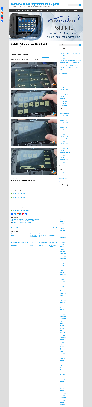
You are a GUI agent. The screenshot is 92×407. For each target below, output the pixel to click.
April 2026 (62, 228)
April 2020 (62, 348)
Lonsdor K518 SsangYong (65, 155)
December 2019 (63, 355)
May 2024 (62, 269)
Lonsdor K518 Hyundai (64, 138)
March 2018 (62, 391)
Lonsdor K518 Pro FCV (29, 10)
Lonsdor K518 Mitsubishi (65, 152)
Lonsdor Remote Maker (64, 99)
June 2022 (62, 305)
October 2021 (62, 319)
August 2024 (62, 263)
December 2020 (63, 337)
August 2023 (62, 284)
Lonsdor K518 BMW (64, 115)
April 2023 (62, 290)
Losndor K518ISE (63, 103)
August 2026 (62, 221)
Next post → (54, 227)
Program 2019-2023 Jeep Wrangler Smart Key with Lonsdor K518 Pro (15, 244)
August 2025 (62, 242)
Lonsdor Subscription (40, 10)
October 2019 (62, 358)
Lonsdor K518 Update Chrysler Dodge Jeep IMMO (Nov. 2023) (25, 219)
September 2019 (63, 360)
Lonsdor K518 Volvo (64, 141)
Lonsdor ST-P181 (63, 101)
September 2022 (63, 300)
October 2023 (62, 281)
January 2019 (62, 374)
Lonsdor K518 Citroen (64, 127)
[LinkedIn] (1, 16)
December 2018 (63, 376)
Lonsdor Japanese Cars (64, 92)
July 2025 (62, 244)
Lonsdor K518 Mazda (64, 162)
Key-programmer (62, 173)
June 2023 (62, 288)
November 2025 (63, 237)
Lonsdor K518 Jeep (64, 159)
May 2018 (62, 388)
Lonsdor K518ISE (63, 110)
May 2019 (62, 367)
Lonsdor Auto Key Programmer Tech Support (35, 3)
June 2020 (62, 344)
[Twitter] (1, 10)
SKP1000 (62, 118)
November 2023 (63, 279)
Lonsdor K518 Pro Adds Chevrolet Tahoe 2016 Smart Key (43, 244)
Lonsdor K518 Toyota (64, 120)
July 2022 (62, 304)
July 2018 (62, 384)
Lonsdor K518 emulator (64, 148)
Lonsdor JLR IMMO (64, 94)
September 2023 (63, 283)
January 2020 (62, 353)
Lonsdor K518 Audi (63, 145)
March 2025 (62, 251)
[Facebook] (1, 8)
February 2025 (63, 253)
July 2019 (62, 363)
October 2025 (62, 239)
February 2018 (63, 393)
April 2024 (62, 270)
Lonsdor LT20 (49, 10)
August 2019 (62, 362)
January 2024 (62, 276)
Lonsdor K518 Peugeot (64, 125)
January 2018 (62, 395)
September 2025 (63, 240)
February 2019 (63, 372)
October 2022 (62, 298)
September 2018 (63, 381)
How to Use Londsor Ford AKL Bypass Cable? (25, 243)
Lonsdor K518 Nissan (64, 136)
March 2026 (62, 230)
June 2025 (62, 246)
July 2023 (62, 286)
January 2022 (62, 314)
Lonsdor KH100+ (76, 10)
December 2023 (63, 277)
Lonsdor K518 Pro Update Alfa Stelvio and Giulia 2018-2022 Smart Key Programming (30, 223)
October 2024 (62, 260)
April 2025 (62, 249)
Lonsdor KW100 (67, 10)
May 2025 (62, 247)
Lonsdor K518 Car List (58, 10)
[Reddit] (1, 13)
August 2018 (62, 383)
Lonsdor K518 (62, 111)
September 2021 (63, 321)
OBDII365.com (62, 170)
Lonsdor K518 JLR (63, 132)
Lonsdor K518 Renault (64, 129)
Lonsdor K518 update (64, 122)
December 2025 (63, 235)
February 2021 (63, 334)
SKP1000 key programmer (65, 113)
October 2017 (62, 400)
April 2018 (62, 390)
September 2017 (63, 402)
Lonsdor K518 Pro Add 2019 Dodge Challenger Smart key (34, 244)
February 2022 (63, 312)
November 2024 (63, 258)
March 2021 (62, 332)
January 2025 (62, 254)
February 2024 (63, 274)
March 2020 (62, 349)
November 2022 (63, 297)
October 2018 (62, 379)
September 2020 (63, 339)
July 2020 (62, 342)
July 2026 (62, 223)
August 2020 (62, 341)
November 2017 (63, 398)
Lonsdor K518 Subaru (64, 150)
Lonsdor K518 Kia (63, 153)
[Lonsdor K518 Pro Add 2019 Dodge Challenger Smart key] (34, 237)
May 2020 (62, 346)
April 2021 (62, 330)
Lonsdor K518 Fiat (63, 134)
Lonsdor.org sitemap (63, 178)
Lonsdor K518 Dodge (64, 160)
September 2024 (63, 262)
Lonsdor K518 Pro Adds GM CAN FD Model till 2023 (23, 222)
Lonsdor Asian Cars (64, 89)
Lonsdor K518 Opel (64, 143)
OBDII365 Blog (62, 172)
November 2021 (63, 318)
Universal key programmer (65, 105)
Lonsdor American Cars (16, 49)
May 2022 (62, 307)
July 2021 (62, 325)
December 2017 (63, 397)
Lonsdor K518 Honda (64, 139)
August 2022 (62, 302)
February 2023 (63, 293)
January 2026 (62, 233)
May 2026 (62, 226)
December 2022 (63, 295)
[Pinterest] (1, 18)
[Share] (1, 21)
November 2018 (63, 377)
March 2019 (62, 370)
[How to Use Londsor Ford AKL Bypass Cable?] (25, 237)
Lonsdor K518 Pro (19, 10)
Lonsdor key (62, 98)
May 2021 (62, 328)
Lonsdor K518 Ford (64, 157)
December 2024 (63, 256)
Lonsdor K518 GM (63, 124)
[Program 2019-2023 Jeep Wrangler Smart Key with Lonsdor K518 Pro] (16, 237)
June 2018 (62, 386)
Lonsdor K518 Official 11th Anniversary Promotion (69, 70)
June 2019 (62, 365)
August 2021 (62, 323)
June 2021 (62, 326)
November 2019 (63, 356)
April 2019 (62, 369)
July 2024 (62, 265)
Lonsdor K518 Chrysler (64, 146)
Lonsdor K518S (63, 96)
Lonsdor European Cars (64, 91)
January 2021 (62, 335)
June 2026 (62, 225)
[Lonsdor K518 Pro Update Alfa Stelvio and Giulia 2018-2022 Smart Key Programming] (53, 237)
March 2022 (62, 311)
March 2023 (62, 291)
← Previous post (14, 227)
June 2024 (62, 267)
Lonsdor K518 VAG (63, 131)
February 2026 (63, 232)
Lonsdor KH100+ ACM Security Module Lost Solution (70, 60)
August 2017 (62, 404)
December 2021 (63, 316)
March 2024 (62, 272)
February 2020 (63, 351)
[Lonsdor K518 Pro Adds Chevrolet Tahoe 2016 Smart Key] (44, 237)
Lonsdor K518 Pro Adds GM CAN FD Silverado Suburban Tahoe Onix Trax (28, 220)
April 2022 (62, 309)
